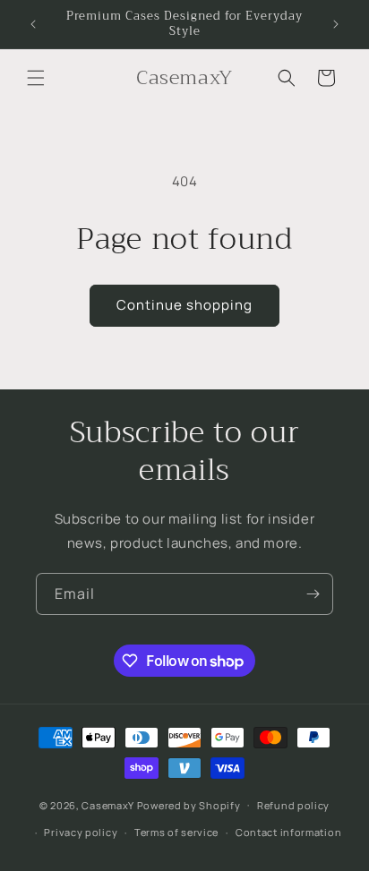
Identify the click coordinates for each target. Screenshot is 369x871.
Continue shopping (184, 304)
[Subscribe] (312, 594)
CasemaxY (109, 804)
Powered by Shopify (189, 804)
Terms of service (176, 832)
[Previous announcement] (33, 24)
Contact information (288, 832)
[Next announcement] (336, 24)
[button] (36, 78)
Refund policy (293, 805)
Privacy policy (80, 832)
